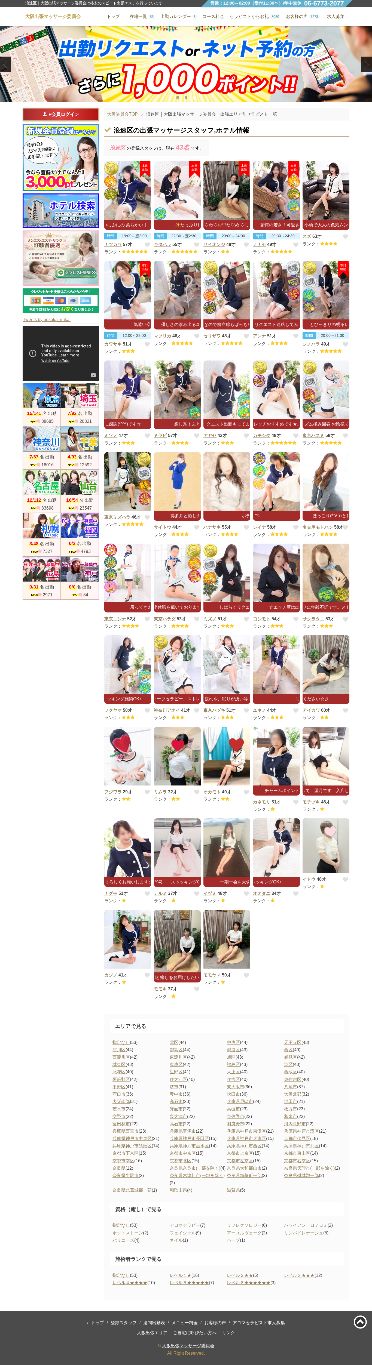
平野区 (119, 1086)
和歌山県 (178, 1190)
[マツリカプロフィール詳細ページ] (177, 290)
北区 (174, 1042)
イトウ (309, 879)
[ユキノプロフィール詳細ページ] (276, 664)
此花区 (119, 1072)
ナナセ (259, 244)
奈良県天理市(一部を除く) (309, 1168)
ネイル (176, 1240)
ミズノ (210, 619)
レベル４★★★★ (129, 1282)
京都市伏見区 (297, 1138)
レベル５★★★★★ (189, 1282)
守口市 (119, 1094)
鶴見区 (290, 1057)
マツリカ (162, 336)
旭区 (231, 1057)
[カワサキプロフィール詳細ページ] (127, 290)
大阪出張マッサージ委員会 (188, 1346)
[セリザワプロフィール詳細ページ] (226, 290)
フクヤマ (113, 710)
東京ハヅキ (214, 710)
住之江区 (178, 1079)
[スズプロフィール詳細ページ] (326, 190)
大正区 (233, 1072)
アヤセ (210, 435)
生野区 (176, 1072)
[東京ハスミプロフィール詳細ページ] (326, 389)
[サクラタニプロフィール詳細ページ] (326, 573)
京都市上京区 (240, 1153)
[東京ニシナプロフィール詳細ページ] (127, 573)
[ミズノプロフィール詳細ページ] (226, 573)
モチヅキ (311, 802)
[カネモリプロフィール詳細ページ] (276, 756)
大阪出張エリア (152, 1332)
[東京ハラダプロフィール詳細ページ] (177, 573)
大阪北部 (292, 1094)
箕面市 (176, 1109)
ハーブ (233, 1240)
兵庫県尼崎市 (240, 1101)
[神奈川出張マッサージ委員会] (42, 438)
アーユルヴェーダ (244, 1233)
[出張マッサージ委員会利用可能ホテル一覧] (61, 210)
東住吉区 (292, 1079)
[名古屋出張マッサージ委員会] (42, 482)
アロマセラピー (185, 1225)
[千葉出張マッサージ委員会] (80, 438)
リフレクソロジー (244, 1225)
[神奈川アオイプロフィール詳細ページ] (177, 664)
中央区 (233, 1042)
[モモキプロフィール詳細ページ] (177, 941)
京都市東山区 (297, 1153)
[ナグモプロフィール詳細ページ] (127, 847)
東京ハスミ (313, 435)
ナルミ (160, 893)
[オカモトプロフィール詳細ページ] (226, 756)
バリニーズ (123, 1240)
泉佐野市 (235, 1116)
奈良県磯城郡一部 (301, 1175)
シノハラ (311, 344)
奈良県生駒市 (125, 1175)
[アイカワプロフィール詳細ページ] (326, 664)
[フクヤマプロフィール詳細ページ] (127, 664)
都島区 (176, 1049)
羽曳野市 (235, 1123)
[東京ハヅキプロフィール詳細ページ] (226, 664)
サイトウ (162, 527)
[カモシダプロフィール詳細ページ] (276, 389)
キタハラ (162, 244)
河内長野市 (295, 1123)
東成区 (176, 1064)
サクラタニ (313, 619)
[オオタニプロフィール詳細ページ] (276, 847)
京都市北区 (180, 1160)
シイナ (259, 527)
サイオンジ (214, 244)
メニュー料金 (185, 1322)
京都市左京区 (240, 1160)
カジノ (110, 975)
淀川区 (119, 1049)
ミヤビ (160, 435)
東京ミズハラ (117, 517)
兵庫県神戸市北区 (301, 1146)
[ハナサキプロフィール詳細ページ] (226, 481)
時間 (111, 236)
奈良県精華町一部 (244, 1175)
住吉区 (233, 1079)
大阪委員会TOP (122, 114)
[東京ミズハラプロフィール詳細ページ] (127, 481)
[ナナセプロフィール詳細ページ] (276, 190)
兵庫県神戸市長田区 (189, 1138)
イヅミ (210, 893)
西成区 (290, 1072)
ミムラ (160, 792)
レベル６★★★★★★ (248, 1282)
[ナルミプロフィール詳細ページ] (177, 847)
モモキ (160, 989)
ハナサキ (212, 527)
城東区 (119, 1064)
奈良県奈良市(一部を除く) (195, 1168)
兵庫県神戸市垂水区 (189, 1146)
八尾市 (290, 1086)
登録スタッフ (124, 1322)
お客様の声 (215, 1322)
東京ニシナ (115, 619)
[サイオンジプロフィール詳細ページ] (226, 190)
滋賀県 (233, 1190)
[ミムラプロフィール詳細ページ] (177, 756)
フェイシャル (183, 1233)
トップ (97, 1322)
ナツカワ (113, 244)
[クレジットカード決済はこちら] (61, 300)
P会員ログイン (63, 114)
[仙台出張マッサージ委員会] (80, 482)
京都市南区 (123, 1160)
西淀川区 (121, 1057)
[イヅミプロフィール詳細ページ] (226, 847)
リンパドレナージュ (303, 1233)
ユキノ (259, 710)
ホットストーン (127, 1233)
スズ (307, 236)
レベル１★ (180, 1275)
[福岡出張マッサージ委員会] (80, 525)
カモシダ (261, 435)
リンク (228, 1332)
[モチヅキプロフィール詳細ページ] (326, 756)
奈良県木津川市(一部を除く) (197, 1175)
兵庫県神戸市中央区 (132, 1138)
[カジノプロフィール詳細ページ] (127, 939)
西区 (288, 1049)
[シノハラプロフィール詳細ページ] (326, 290)
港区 (288, 1064)
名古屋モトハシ (318, 527)
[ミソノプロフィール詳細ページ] (127, 389)
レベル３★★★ (299, 1275)
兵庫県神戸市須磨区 (132, 1146)
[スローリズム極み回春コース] (186, 64)
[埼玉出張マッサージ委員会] (80, 395)
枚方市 (290, 1109)
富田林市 (121, 1123)
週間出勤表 (154, 1322)
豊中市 (176, 1094)
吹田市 (233, 1094)
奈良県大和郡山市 (244, 1168)
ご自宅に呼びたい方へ (195, 1332)
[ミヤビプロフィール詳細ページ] (177, 389)
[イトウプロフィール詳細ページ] (326, 845)
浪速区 (233, 1049)
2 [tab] (186, 97)
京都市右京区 (297, 1160)
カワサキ (113, 344)
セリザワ (212, 336)
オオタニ (261, 893)
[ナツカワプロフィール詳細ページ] (127, 190)
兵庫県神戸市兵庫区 (246, 1138)
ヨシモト (261, 619)
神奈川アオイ (167, 710)
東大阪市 (235, 1086)
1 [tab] (178, 97)
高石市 (176, 1101)
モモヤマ (212, 975)
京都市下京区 (125, 1153)
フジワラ (113, 792)
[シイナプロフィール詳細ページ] (276, 481)
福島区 (233, 1064)
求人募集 (335, 16)
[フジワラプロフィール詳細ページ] (127, 756)
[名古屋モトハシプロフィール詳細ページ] (326, 481)
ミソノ (110, 435)
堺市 (174, 1086)
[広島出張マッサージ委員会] (42, 569)
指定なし (121, 1042)
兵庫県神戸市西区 (244, 1146)
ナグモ (110, 893)
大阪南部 (121, 1101)
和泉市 (290, 1116)
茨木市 (119, 1109)
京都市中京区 (183, 1153)
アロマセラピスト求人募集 (259, 1322)
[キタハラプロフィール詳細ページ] (177, 190)
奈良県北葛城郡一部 (132, 1190)
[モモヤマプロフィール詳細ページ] (226, 939)
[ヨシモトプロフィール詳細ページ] (276, 573)
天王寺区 (292, 1042)
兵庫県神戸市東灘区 (246, 1131)
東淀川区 (178, 1057)
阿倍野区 (121, 1079)
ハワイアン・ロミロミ (306, 1225)
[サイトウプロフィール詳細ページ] (177, 481)
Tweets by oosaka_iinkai (47, 319)
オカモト (212, 792)
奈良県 (119, 1168)
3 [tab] (194, 97)
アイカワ (311, 710)
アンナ (259, 336)
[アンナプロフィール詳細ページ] (276, 290)
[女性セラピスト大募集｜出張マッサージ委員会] (61, 258)
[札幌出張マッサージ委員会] (42, 525)
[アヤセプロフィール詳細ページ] (226, 389)
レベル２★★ (240, 1275)
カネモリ (261, 802)
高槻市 (233, 1109)
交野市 (119, 1116)
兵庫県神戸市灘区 (301, 1131)
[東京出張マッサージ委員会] (42, 395)
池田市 (290, 1101)
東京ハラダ (165, 619)
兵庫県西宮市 (125, 1131)
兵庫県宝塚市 (183, 1131)
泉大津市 (178, 1116)
